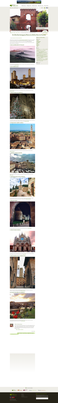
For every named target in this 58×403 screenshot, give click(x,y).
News (19, 32)
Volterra (38, 60)
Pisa (41, 57)
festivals (38, 52)
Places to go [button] (24, 5)
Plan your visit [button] (40, 5)
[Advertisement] (29, 380)
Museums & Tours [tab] (27, 31)
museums (45, 56)
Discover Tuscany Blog (41, 37)
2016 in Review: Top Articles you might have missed (26, 333)
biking (44, 49)
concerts (44, 50)
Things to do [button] (29, 5)
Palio (38, 57)
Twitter (16, 329)
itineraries (38, 54)
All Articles (22, 396)
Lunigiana (42, 54)
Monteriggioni (38, 56)
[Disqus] (22, 343)
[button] (44, 7)
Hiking (40, 53)
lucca (40, 54)
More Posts (22, 329)
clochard (42, 50)
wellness (40, 60)
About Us (22, 393)
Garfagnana (38, 53)
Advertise (22, 394)
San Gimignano (39, 58)
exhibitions (42, 51)
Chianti (38, 50)
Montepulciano (45, 55)
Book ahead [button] (46, 5)
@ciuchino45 (29, 228)
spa (39, 59)
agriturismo (42, 49)
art (43, 49)
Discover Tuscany (13, 32)
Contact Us (22, 395)
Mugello (42, 56)
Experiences (39, 41)
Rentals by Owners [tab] (20, 31)
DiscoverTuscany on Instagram (23, 39)
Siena (47, 58)
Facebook (19, 329)
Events (38, 40)
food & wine (45, 52)
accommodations (38, 49)
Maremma (45, 54)
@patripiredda (27, 121)
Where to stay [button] (34, 5)
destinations (38, 51)
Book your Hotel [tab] (13, 31)
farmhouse (46, 51)
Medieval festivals (40, 55)
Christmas (40, 50)
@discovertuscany (12, 151)
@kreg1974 (24, 254)
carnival (47, 49)
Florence (38, 42)
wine (42, 60)
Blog (16, 32)
